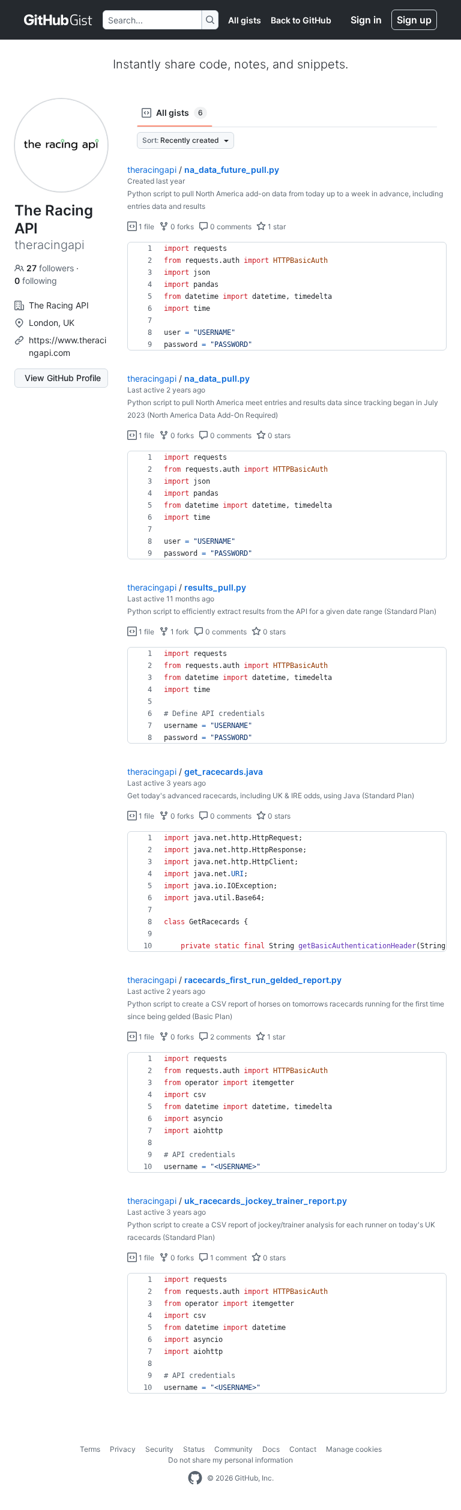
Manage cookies (354, 1449)
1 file (145, 226)
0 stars (278, 435)
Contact (302, 1449)
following (35, 280)
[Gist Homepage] (58, 20)
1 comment (227, 1257)
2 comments (229, 1036)
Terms (90, 1449)
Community (233, 1449)
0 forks (181, 226)
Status (194, 1449)
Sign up (414, 20)
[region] (287, 296)
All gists (244, 20)
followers (51, 268)
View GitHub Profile (63, 378)
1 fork (179, 631)
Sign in (366, 20)
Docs (271, 1449)
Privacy (123, 1449)
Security (159, 1449)
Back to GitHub (301, 20)
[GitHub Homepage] (195, 1478)
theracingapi (151, 169)
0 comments (230, 226)
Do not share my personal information (230, 1459)
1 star (276, 226)
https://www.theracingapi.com (67, 346)
